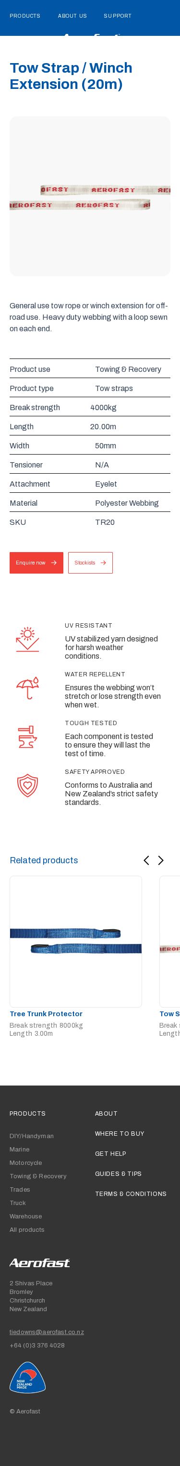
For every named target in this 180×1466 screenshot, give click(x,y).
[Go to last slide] (146, 860)
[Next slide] (161, 860)
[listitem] (76, 957)
